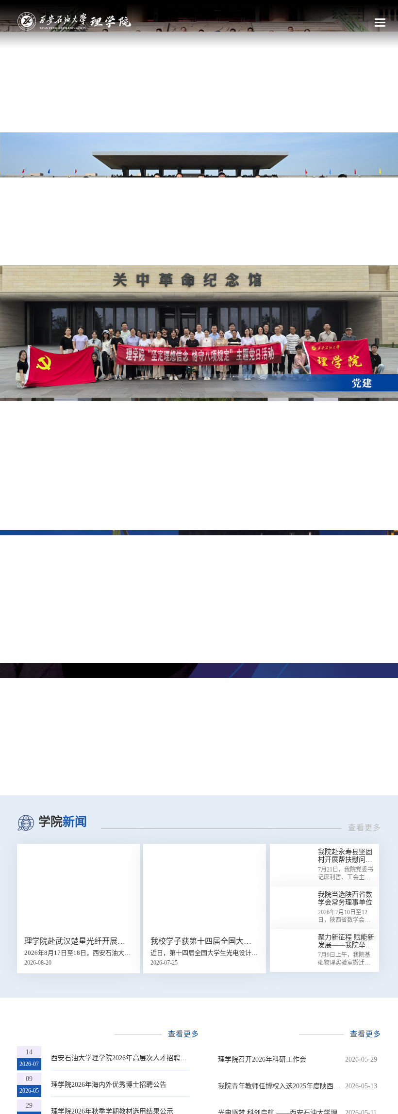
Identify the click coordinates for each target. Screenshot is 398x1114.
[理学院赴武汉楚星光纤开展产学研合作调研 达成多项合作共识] (78, 886)
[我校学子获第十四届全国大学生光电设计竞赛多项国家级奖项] (204, 886)
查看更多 (364, 827)
